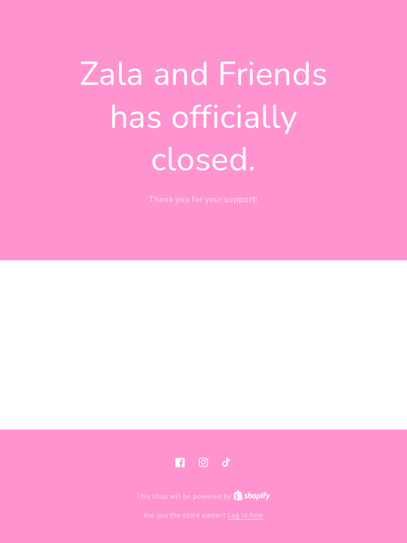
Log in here (245, 515)
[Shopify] (251, 496)
